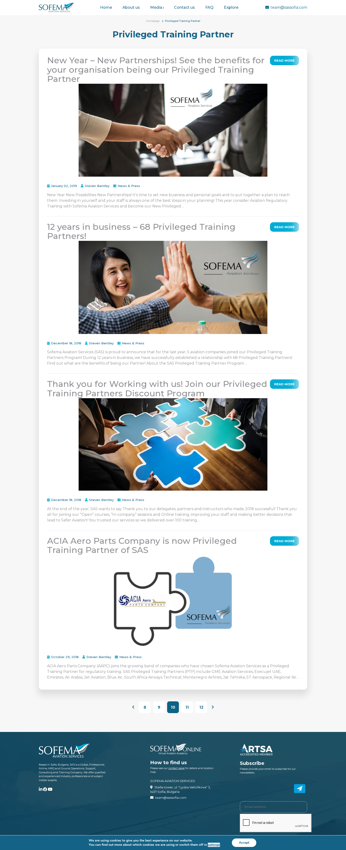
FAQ (209, 7)
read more (284, 60)
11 (187, 707)
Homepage (153, 21)
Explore (231, 7)
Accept (244, 842)
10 (173, 707)
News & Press (129, 186)
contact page (176, 768)
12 (201, 707)
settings (214, 845)
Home (106, 7)
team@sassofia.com (288, 7)
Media (156, 7)
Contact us (184, 7)
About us (131, 7)
